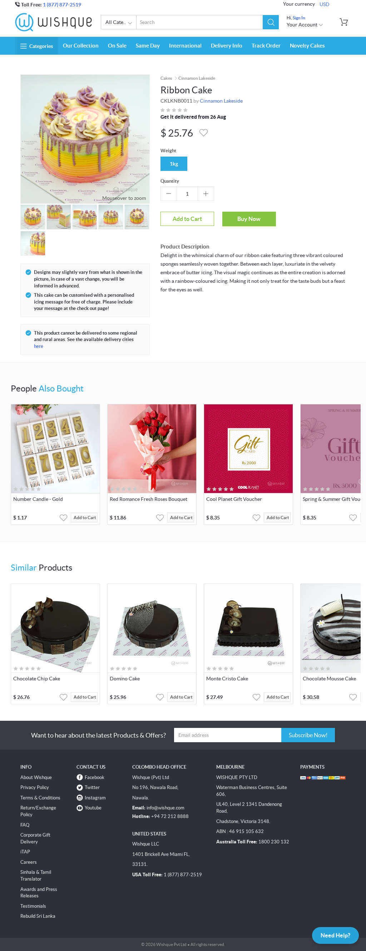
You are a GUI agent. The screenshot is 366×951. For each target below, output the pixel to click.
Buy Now (249, 219)
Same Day (148, 46)
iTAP (25, 851)
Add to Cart (187, 219)
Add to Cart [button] (85, 517)
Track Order (266, 46)
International (185, 46)
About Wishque (36, 777)
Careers (28, 862)
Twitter (92, 787)
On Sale (117, 46)
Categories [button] (41, 46)
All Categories (121, 22)
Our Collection (81, 46)
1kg (174, 164)
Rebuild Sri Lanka (37, 916)
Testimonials (33, 906)
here (38, 346)
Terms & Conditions (40, 797)
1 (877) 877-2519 (62, 5)
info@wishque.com (165, 807)
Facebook (94, 777)
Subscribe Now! (308, 735)
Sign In (299, 17)
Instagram (95, 797)
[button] (271, 22)
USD (325, 4)
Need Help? (335, 935)
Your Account (302, 25)
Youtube (93, 807)
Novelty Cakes (307, 46)
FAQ (24, 825)
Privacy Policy (34, 787)
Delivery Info (226, 46)
